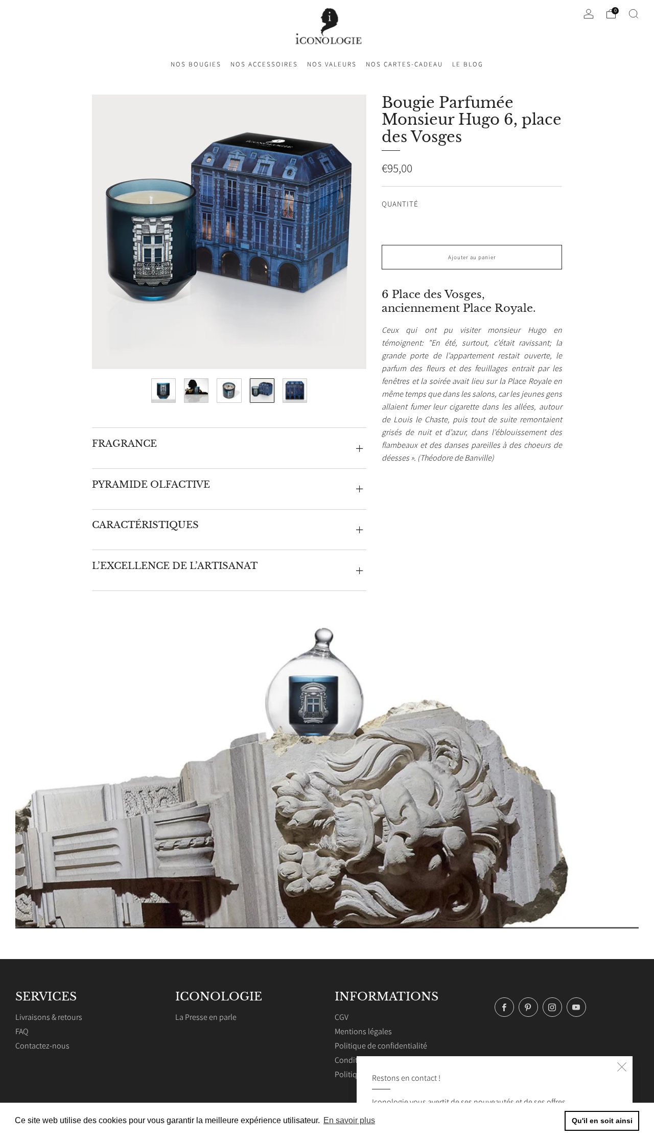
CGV (341, 1017)
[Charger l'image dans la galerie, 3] (229, 390)
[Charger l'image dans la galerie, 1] (163, 390)
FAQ (21, 1031)
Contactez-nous (42, 1045)
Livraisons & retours (48, 1017)
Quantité (400, 204)
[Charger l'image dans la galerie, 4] (262, 390)
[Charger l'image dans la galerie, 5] (295, 390)
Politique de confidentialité (381, 1045)
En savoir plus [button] (349, 1120)
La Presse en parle (206, 1017)
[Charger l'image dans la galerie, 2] (196, 390)
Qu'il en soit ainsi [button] (602, 1121)
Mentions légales (363, 1031)
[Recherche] (633, 14)
